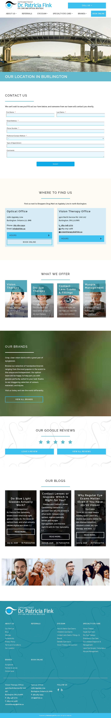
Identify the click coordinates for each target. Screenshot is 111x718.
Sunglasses (9, 665)
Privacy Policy (10, 642)
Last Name (61, 112)
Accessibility (9, 638)
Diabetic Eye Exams (64, 642)
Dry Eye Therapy (89, 635)
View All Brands (24, 399)
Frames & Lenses (11, 668)
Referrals (27, 14)
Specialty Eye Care (62, 14)
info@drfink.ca (18, 229)
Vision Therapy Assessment (67, 645)
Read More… (21, 532)
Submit (55, 164)
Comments (10, 150)
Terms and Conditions (13, 645)
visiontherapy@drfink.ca (71, 232)
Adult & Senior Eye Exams (66, 629)
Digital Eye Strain (89, 632)
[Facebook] (58, 690)
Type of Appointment (14, 143)
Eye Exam (42, 14)
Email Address (12, 121)
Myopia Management (90, 651)
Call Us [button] (86, 5)
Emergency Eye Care (90, 638)
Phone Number (13, 128)
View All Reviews (81, 451)
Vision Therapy (88, 629)
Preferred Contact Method (17, 136)
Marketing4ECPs (51, 715)
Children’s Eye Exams (64, 632)
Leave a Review (30, 451)
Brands (81, 14)
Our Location (9, 648)
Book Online (98, 14)
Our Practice (9, 629)
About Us (10, 14)
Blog (7, 632)
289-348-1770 (67, 225)
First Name (11, 112)
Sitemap (8, 635)
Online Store (9, 671)
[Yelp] (62, 690)
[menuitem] (11, 13)
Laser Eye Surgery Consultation (94, 648)
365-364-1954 (19, 225)
